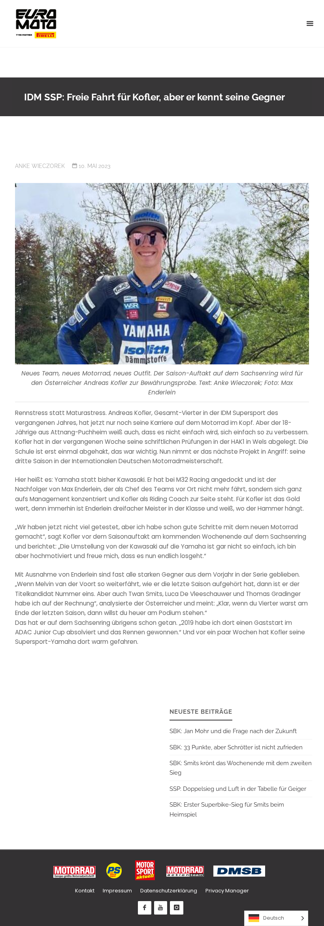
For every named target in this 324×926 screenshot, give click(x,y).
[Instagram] (176, 908)
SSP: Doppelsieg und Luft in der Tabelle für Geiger (238, 788)
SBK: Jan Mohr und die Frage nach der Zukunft (233, 731)
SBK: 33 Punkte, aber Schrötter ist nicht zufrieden (236, 747)
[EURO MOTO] (36, 23)
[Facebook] (144, 908)
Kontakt (84, 890)
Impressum (117, 890)
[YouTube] (161, 908)
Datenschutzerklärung (168, 890)
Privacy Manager (227, 890)
